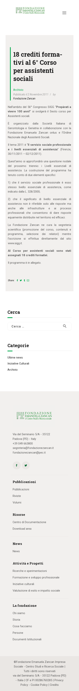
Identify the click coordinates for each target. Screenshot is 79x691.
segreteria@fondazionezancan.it (33, 448)
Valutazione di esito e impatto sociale (36, 590)
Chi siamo (19, 613)
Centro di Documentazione (29, 522)
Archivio (18, 89)
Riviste (17, 496)
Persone (18, 633)
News (16, 551)
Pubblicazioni (21, 489)
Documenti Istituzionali (27, 639)
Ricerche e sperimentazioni (30, 571)
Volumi (17, 502)
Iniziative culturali (23, 584)
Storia (16, 619)
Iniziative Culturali (18, 363)
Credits (54, 685)
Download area (22, 528)
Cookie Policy (39, 685)
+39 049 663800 (23, 443)
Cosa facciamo (22, 626)
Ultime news (15, 357)
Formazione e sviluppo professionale (36, 577)
